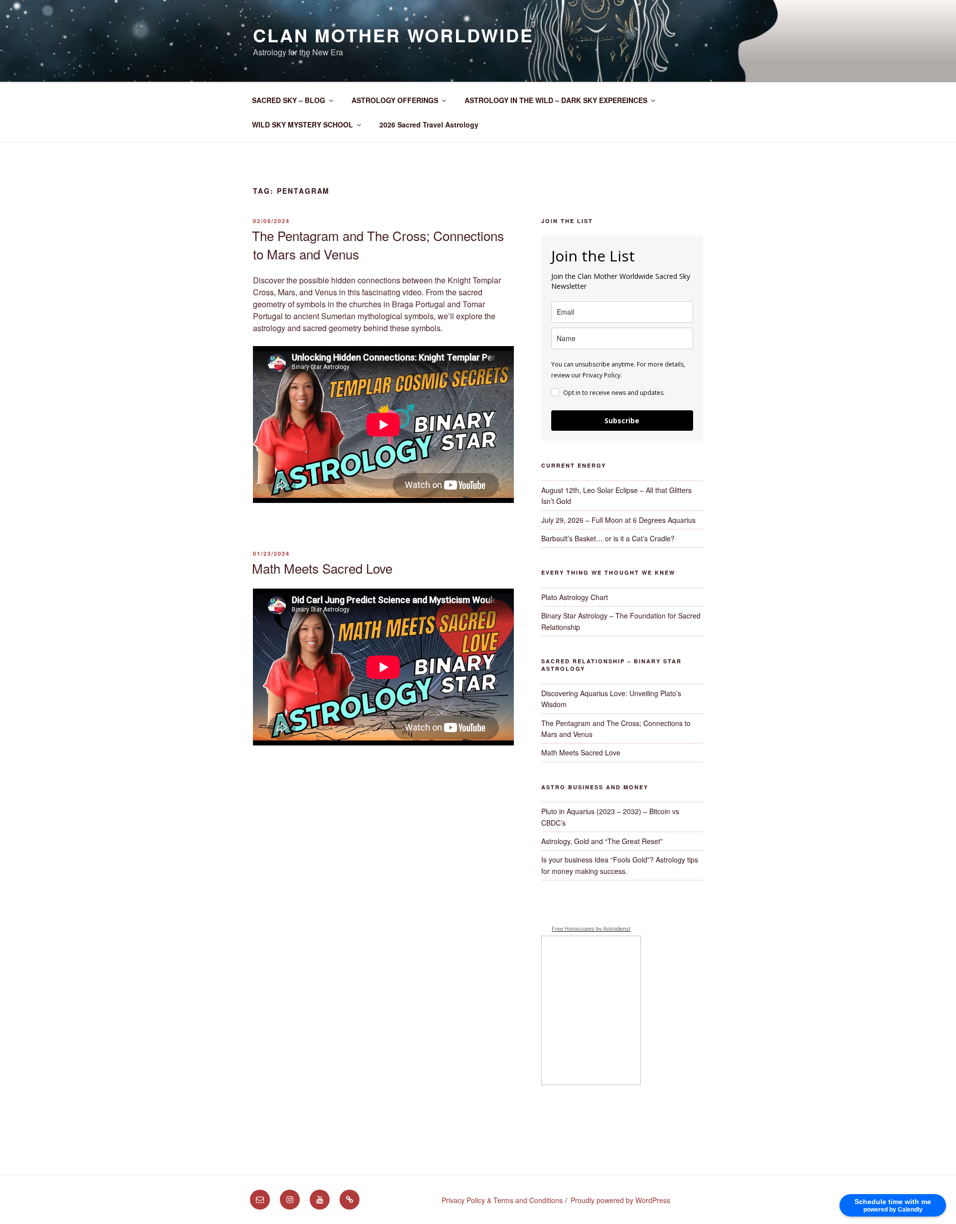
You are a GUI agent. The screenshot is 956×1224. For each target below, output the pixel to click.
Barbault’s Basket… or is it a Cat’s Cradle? (608, 538)
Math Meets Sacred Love (322, 568)
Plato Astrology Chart (574, 597)
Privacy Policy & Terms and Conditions (502, 1200)
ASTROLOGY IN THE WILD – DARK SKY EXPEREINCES (556, 100)
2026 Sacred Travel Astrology (428, 124)
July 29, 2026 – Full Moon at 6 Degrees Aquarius (618, 520)
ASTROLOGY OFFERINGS (395, 100)
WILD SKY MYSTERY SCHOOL (302, 124)
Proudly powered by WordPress (620, 1200)
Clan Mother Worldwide (393, 35)
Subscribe (621, 420)
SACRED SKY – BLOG (288, 100)
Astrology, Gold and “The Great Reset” (602, 841)
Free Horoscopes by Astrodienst (591, 929)
